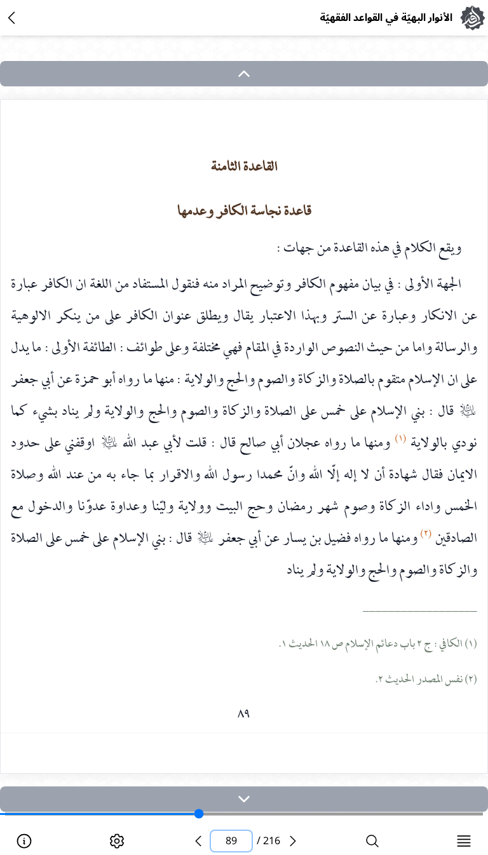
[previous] (198, 841)
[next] (244, 799)
